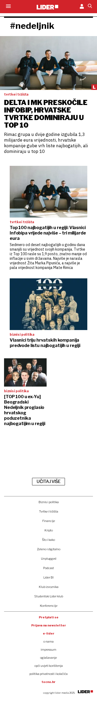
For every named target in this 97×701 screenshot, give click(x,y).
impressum (48, 649)
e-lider (48, 633)
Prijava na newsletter (48, 625)
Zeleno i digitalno (48, 549)
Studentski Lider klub (48, 596)
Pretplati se (48, 617)
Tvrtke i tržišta (48, 511)
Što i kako (48, 540)
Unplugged (48, 558)
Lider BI (48, 577)
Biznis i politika (49, 502)
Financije (48, 521)
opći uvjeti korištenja (48, 666)
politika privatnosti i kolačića (48, 674)
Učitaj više (48, 481)
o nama (48, 641)
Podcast (48, 568)
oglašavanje (48, 658)
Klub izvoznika (48, 587)
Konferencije (48, 606)
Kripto (48, 530)
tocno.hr (48, 682)
